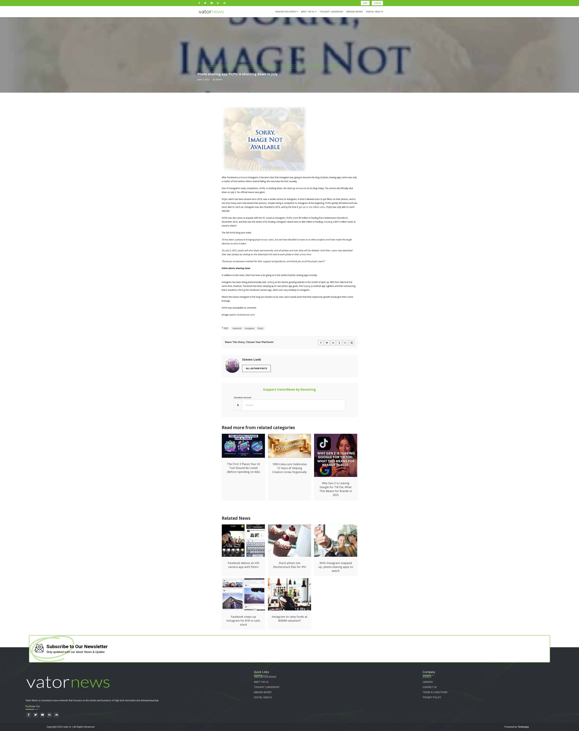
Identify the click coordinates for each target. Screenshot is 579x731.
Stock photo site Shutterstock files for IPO (289, 565)
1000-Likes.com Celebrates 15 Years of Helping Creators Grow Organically (289, 468)
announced (301, 188)
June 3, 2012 (204, 79)
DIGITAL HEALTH (263, 697)
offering (241, 289)
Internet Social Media (247, 66)
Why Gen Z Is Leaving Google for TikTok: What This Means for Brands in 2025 (335, 489)
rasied (295, 217)
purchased (242, 177)
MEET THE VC (261, 682)
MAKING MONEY (263, 692)
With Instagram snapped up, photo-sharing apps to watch (335, 567)
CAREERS (428, 682)
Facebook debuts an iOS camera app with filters (243, 565)
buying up (308, 286)
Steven (219, 79)
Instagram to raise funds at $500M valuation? (289, 618)
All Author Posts (256, 368)
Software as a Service (293, 66)
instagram (249, 328)
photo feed (305, 254)
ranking (270, 282)
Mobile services (270, 66)
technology (315, 66)
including (328, 221)
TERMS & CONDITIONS (435, 692)
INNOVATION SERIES (265, 676)
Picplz (260, 328)
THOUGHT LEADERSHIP (267, 687)
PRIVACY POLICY (432, 697)
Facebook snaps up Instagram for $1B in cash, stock (243, 620)
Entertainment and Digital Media (216, 66)
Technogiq (523, 726)
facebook (237, 328)
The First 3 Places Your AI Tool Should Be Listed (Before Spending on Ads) (243, 468)
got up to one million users (312, 206)
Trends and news (333, 66)
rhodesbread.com (245, 314)
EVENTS (427, 676)
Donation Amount (242, 397)
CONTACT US (430, 687)
